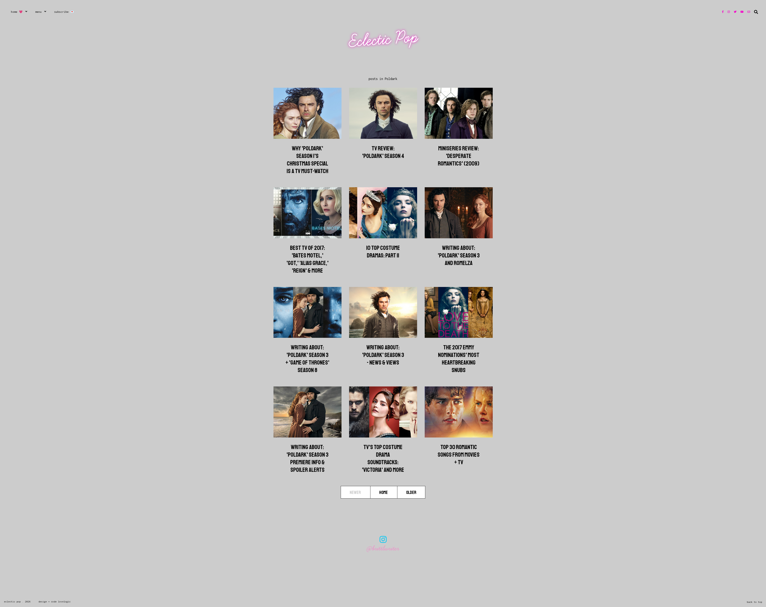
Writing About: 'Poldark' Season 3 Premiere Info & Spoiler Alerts (307, 458)
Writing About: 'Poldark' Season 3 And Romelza (459, 255)
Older (411, 492)
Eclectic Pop (383, 39)
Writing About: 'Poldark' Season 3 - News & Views (383, 355)
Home (383, 492)
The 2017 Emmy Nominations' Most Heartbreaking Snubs (458, 359)
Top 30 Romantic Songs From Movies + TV (459, 454)
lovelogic (64, 601)
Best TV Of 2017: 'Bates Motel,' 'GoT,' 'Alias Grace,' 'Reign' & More (307, 259)
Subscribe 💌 (64, 11)
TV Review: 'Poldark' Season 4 (383, 152)
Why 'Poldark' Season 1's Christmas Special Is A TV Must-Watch (307, 160)
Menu (38, 11)
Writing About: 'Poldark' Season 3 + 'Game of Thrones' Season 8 (307, 359)
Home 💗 (17, 11)
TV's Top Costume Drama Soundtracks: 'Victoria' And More (383, 458)
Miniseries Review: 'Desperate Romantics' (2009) (458, 156)
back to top (754, 602)
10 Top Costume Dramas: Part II (383, 251)
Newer (355, 492)
